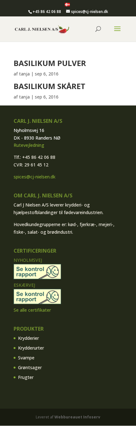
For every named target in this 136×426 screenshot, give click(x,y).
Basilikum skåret (49, 86)
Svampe (26, 358)
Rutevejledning (29, 145)
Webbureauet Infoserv (77, 417)
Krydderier (28, 338)
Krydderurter (31, 348)
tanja (24, 74)
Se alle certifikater (32, 310)
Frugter (26, 377)
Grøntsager (30, 367)
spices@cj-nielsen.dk (34, 177)
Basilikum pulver (50, 63)
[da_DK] (67, 5)
